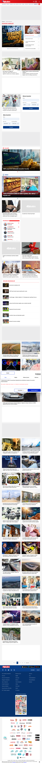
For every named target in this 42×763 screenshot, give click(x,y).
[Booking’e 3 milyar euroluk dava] (31, 267)
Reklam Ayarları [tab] (26, 377)
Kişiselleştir (20, 390)
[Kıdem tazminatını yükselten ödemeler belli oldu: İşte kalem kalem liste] (17, 48)
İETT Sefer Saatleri (6, 690)
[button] (3, 161)
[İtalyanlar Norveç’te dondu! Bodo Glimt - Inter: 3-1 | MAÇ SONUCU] (6, 309)
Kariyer (30, 681)
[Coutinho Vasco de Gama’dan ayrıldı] (6, 315)
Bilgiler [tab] (15, 377)
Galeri (17, 688)
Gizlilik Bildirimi (32, 677)
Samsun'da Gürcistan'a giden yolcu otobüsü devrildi (20, 303)
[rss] (14, 670)
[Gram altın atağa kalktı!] (31, 248)
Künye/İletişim (32, 679)
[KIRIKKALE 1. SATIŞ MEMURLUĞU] (15, 48)
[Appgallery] (37, 667)
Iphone (30, 673)
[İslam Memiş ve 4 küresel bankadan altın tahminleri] (14, 48)
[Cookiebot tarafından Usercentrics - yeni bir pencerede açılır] (36, 374)
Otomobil (17, 686)
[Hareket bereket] (5, 232)
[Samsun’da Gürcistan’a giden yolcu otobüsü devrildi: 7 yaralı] (6, 303)
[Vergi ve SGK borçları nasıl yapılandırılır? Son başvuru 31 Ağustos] (11, 64)
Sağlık (17, 675)
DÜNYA (20, 4)
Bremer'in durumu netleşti (14, 321)
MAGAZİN (17, 4)
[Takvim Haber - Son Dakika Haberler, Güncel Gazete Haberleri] (6, 2)
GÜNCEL (7, 4)
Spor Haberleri (5, 681)
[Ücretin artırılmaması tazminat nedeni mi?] (11, 248)
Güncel (3, 675)
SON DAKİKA (4, 4)
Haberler (3, 21)
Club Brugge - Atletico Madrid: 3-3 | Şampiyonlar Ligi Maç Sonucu (23, 297)
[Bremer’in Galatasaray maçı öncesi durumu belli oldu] (6, 321)
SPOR (14, 4)
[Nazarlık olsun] (5, 236)
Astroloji (17, 677)
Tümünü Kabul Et (34, 390)
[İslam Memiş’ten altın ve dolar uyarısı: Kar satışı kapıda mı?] (21, 186)
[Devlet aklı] (5, 224)
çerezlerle (13, 762)
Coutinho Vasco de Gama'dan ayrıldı (16, 315)
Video (17, 684)
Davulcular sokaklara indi (14, 285)
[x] (6, 670)
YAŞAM (23, 4)
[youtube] (8, 670)
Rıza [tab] (5, 377)
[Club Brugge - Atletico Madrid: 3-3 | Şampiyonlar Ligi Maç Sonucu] (6, 297)
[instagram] (11, 670)
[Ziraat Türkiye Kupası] (39, 4)
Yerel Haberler (18, 681)
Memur (17, 679)
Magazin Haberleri (6, 679)
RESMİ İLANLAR (31, 4)
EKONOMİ (11, 4)
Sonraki (27, 662)
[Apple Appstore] (25, 667)
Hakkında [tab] (36, 377)
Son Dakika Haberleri (6, 673)
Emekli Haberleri (5, 684)
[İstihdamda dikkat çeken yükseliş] (11, 206)
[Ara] (39, 2)
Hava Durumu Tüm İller (6, 688)
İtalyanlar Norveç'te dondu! (15, 309)
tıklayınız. (25, 762)
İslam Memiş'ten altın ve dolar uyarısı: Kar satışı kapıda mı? (19, 194)
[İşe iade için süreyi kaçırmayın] (31, 206)
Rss (30, 675)
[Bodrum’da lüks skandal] (5, 240)
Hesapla (31, 108)
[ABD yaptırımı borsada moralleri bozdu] (21, 160)
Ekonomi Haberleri (6, 677)
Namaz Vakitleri (5, 686)
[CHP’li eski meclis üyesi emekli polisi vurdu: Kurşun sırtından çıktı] (6, 291)
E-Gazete (17, 690)
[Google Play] (31, 667)
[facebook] (3, 670)
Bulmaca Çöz (18, 673)
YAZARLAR (26, 4)
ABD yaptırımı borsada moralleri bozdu (16, 169)
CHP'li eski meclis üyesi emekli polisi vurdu (18, 291)
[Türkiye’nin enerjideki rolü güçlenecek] (11, 267)
